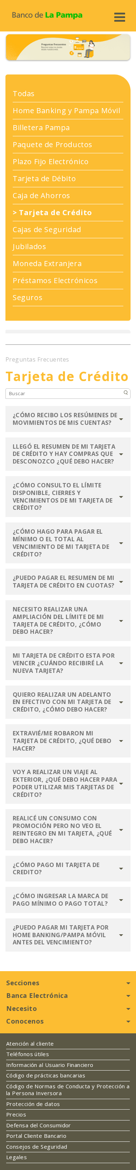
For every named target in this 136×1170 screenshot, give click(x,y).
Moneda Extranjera (47, 263)
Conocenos (25, 1021)
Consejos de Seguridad (36, 1146)
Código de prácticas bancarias (45, 1075)
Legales (16, 1157)
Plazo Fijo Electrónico (50, 161)
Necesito (21, 1008)
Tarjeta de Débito (44, 178)
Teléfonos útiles (27, 1054)
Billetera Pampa (41, 127)
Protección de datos (33, 1104)
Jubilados (29, 246)
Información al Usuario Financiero (50, 1065)
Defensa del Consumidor (38, 1125)
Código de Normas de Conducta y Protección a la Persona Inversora (67, 1090)
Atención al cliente (30, 1043)
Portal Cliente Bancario (36, 1135)
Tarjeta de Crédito (52, 212)
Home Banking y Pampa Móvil (66, 110)
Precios (16, 1114)
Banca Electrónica (37, 995)
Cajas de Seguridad (47, 229)
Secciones (23, 982)
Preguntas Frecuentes (37, 359)
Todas (24, 93)
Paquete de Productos (52, 144)
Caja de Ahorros (41, 195)
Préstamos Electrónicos (55, 280)
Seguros (27, 297)
